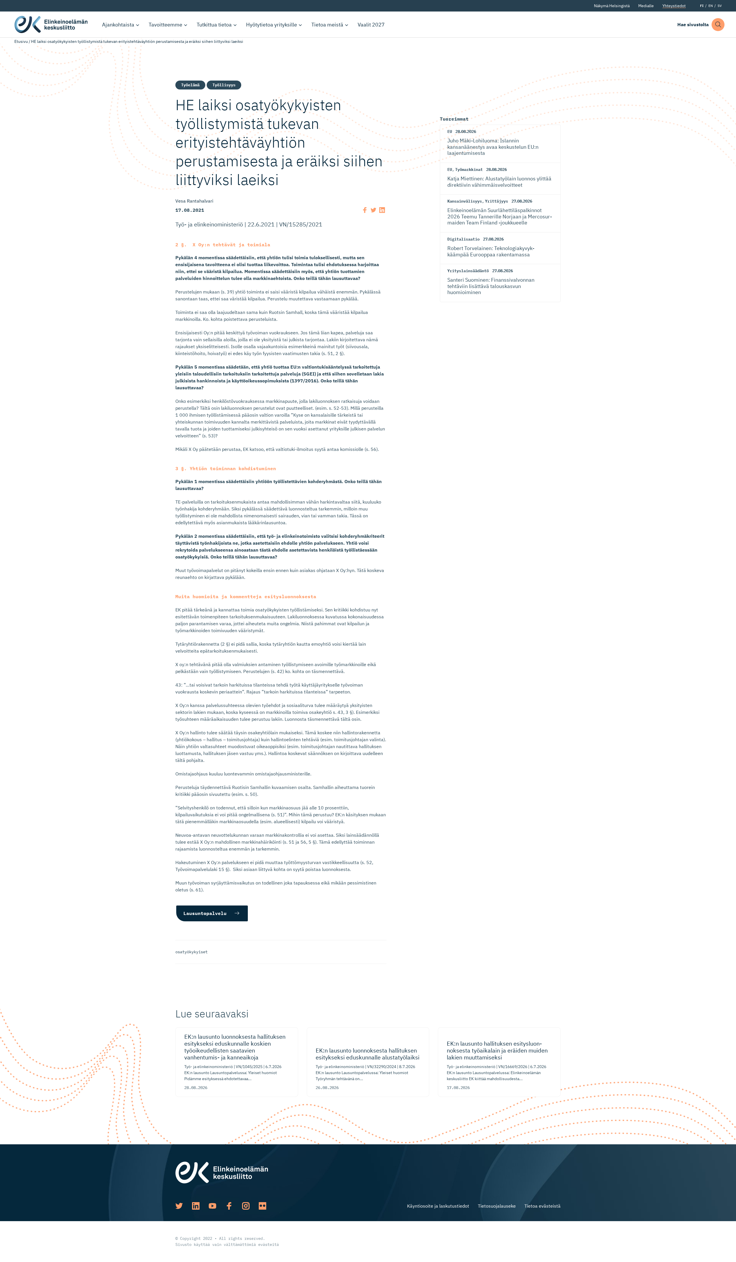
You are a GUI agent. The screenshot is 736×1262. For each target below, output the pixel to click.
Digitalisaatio (463, 239)
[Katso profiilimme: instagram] (245, 1206)
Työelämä (190, 84)
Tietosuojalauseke (497, 1206)
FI (702, 5)
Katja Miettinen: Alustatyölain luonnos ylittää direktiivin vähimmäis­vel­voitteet (499, 181)
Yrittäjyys (496, 201)
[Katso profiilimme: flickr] (262, 1206)
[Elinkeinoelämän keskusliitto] (221, 1172)
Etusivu (21, 41)
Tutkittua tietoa (214, 24)
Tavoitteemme (165, 24)
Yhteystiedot (674, 5)
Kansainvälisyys (464, 201)
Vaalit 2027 (371, 24)
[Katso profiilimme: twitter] (179, 1206)
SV (720, 5)
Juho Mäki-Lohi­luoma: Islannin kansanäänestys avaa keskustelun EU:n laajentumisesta (492, 146)
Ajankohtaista (118, 24)
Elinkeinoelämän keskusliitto (51, 24)
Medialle (646, 5)
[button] (718, 24)
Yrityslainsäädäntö (468, 270)
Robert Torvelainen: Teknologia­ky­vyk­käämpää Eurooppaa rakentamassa (490, 251)
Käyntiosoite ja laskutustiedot (438, 1206)
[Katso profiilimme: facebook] (229, 1206)
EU (449, 131)
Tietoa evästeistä (542, 1206)
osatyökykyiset (191, 951)
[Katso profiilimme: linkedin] (195, 1206)
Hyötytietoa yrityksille (271, 24)
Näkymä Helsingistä (612, 5)
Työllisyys (223, 84)
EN (710, 5)
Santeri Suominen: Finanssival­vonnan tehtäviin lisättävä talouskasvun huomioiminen (490, 286)
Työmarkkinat (469, 169)
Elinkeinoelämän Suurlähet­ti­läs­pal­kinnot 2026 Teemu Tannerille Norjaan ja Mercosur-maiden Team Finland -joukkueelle (499, 216)
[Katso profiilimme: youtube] (212, 1206)
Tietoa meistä (327, 24)
